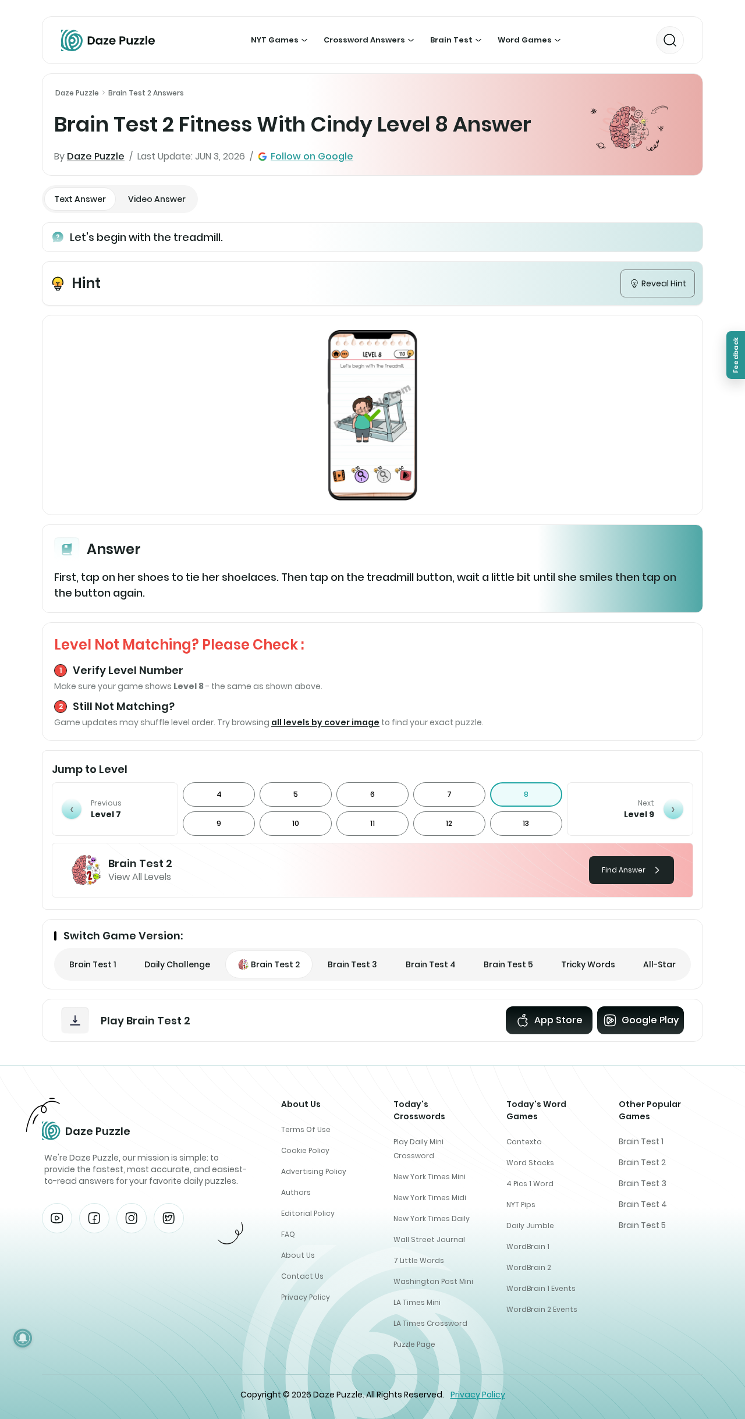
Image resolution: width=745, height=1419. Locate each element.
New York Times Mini (429, 1177)
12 (449, 823)
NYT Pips (520, 1204)
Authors (296, 1192)
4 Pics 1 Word (530, 1184)
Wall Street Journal (429, 1239)
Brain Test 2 (642, 1162)
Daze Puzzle (77, 93)
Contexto (524, 1142)
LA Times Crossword (430, 1323)
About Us (298, 1255)
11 (372, 823)
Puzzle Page (414, 1344)
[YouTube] (57, 1218)
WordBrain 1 (527, 1246)
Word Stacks (530, 1163)
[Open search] (670, 40)
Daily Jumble (530, 1225)
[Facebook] (94, 1218)
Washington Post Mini (433, 1281)
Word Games (525, 39)
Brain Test (451, 39)
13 (526, 823)
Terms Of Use (306, 1129)
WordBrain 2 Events (541, 1309)
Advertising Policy (313, 1171)
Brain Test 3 (642, 1183)
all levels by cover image (325, 722)
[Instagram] (131, 1218)
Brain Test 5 (642, 1225)
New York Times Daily (431, 1218)
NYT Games (275, 39)
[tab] (80, 199)
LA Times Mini (417, 1302)
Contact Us (302, 1276)
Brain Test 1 (641, 1141)
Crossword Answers (364, 39)
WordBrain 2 (528, 1267)
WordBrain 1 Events (541, 1288)
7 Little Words (418, 1260)
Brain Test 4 (643, 1204)
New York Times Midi (429, 1197)
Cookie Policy (305, 1150)
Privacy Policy (305, 1297)
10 (295, 823)
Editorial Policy (308, 1213)
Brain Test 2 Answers (146, 93)
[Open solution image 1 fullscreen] (372, 415)
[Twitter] (169, 1218)
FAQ (288, 1234)
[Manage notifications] (22, 1338)
